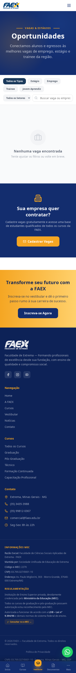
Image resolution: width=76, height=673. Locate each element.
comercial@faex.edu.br (25, 518)
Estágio (35, 81)
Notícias (10, 420)
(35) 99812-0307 (20, 511)
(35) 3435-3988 (19, 504)
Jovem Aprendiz (32, 89)
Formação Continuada (19, 471)
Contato (10, 427)
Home (8, 395)
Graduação (12, 452)
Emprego (52, 81)
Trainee (10, 89)
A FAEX (9, 402)
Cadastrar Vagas (40, 241)
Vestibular (11, 414)
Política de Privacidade (38, 652)
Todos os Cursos (15, 446)
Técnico (9, 465)
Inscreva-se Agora (38, 313)
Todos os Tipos (14, 81)
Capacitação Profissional (20, 477)
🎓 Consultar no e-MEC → (19, 621)
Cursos (9, 408)
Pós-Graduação (14, 459)
